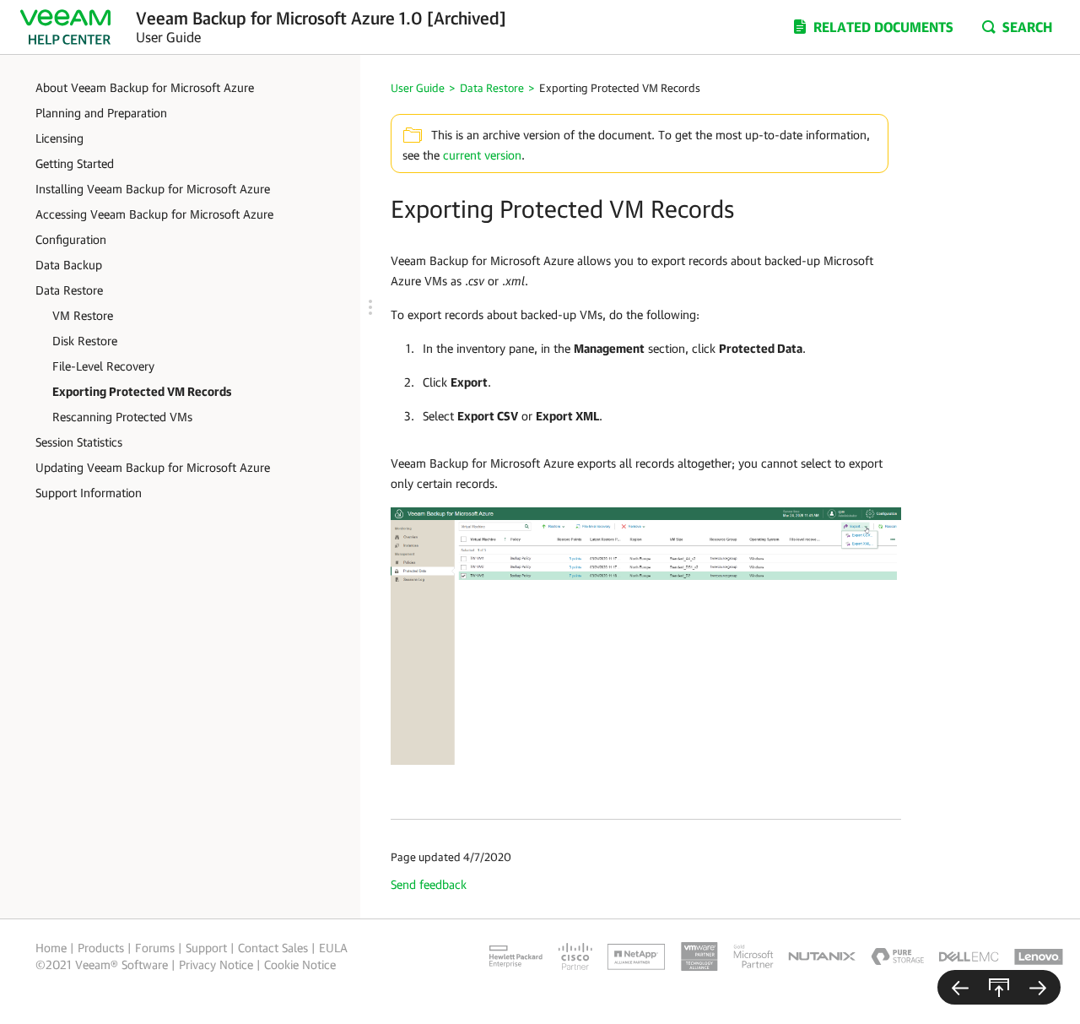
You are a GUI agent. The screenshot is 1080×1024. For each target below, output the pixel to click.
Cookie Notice (300, 964)
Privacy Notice (216, 964)
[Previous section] (960, 987)
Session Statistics (78, 442)
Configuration (70, 239)
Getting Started (74, 163)
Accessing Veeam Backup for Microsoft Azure (154, 214)
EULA (333, 947)
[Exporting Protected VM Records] (646, 634)
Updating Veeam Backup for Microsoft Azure (152, 467)
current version (482, 155)
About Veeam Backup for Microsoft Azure (144, 87)
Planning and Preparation (101, 113)
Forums (155, 947)
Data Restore (69, 290)
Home (51, 947)
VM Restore (82, 315)
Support (206, 947)
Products (101, 947)
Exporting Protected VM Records (141, 391)
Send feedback (429, 884)
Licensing (59, 138)
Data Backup (68, 264)
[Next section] (1037, 987)
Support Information (88, 492)
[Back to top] (999, 987)
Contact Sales (273, 947)
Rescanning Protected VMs (122, 416)
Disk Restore (84, 340)
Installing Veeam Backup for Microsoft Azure (152, 189)
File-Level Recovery (103, 366)
